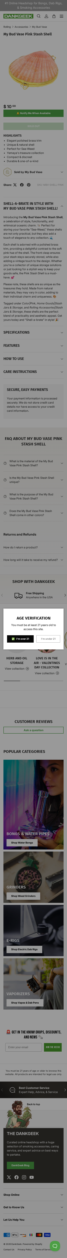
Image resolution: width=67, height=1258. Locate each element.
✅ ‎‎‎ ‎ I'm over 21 (20, 638)
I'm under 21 (48, 638)
